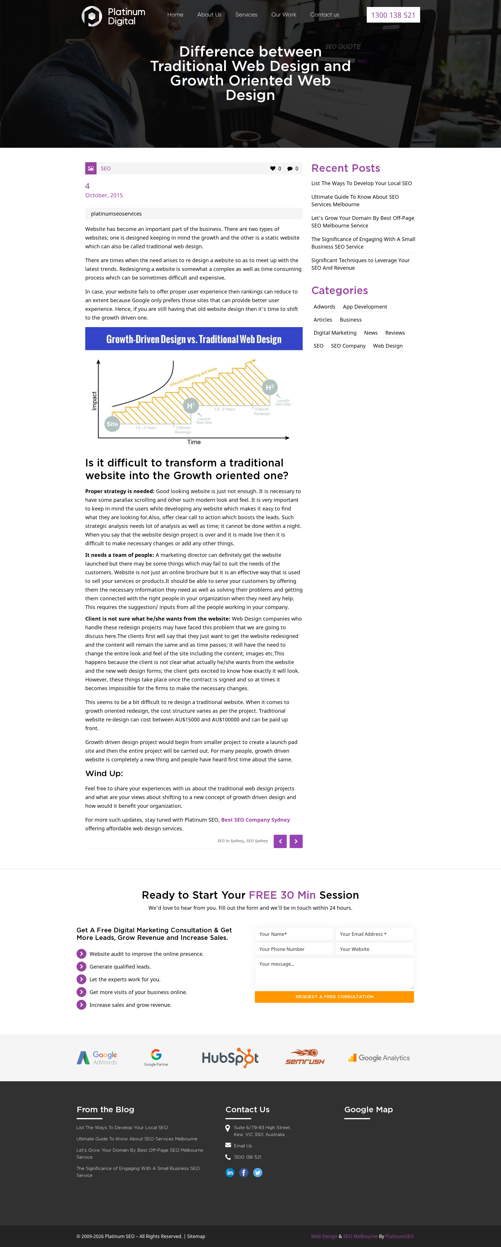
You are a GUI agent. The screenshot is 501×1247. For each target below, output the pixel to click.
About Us (209, 14)
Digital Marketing (335, 332)
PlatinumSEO (399, 1236)
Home (175, 14)
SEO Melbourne (360, 1236)
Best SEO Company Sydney (255, 819)
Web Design (388, 345)
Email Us (243, 1146)
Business (351, 319)
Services (246, 14)
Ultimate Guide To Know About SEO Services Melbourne (137, 1139)
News (371, 332)
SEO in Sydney (230, 840)
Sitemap (196, 1236)
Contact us (324, 14)
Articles (323, 319)
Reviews (395, 332)
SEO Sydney (257, 840)
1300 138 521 (393, 15)
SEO (106, 168)
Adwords (324, 306)
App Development (365, 306)
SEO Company (348, 345)
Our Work (283, 14)
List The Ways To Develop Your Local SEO (361, 183)
